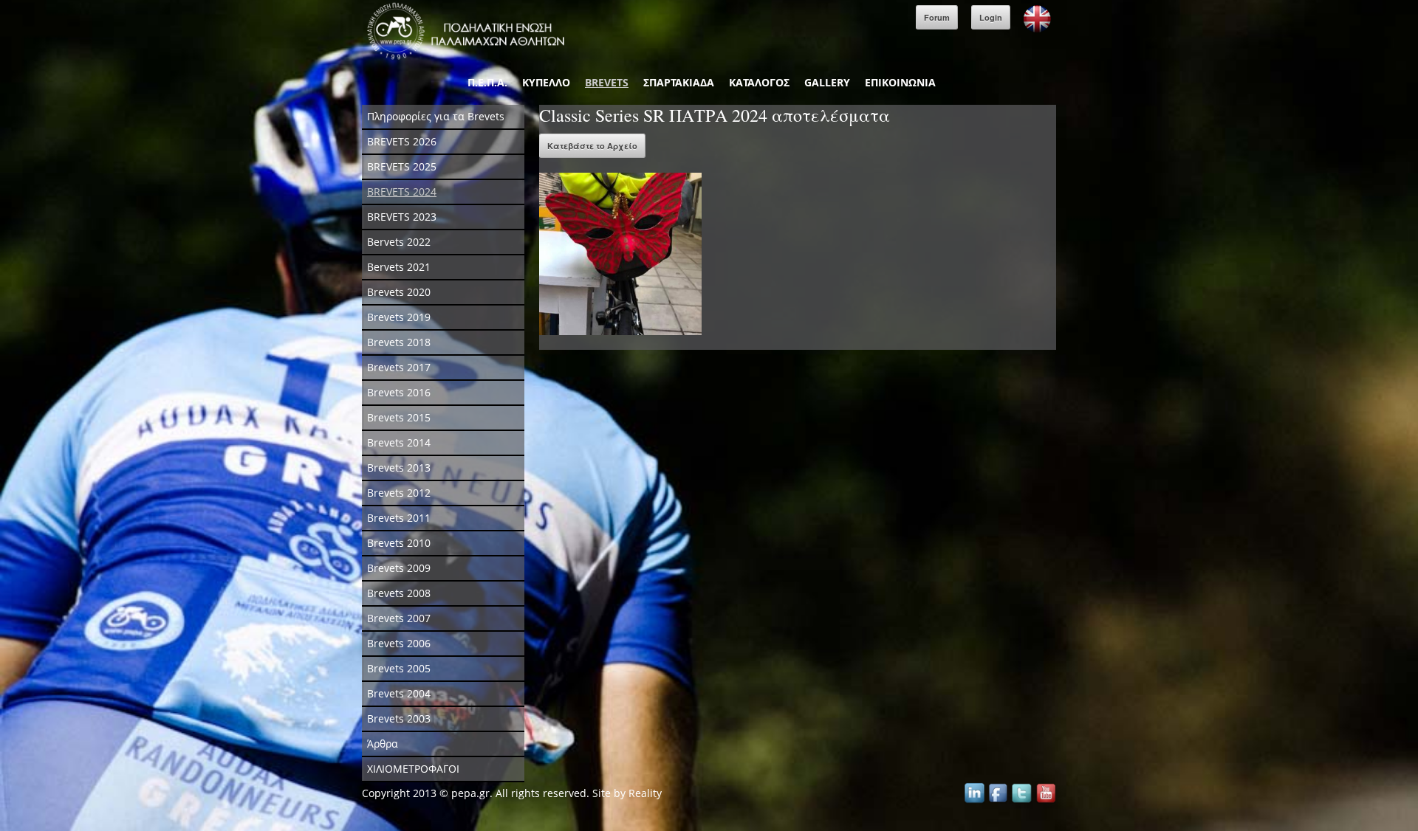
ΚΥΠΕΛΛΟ (546, 82)
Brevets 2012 (399, 493)
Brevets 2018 (399, 342)
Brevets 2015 (399, 417)
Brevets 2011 (399, 518)
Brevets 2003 (399, 718)
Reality (645, 793)
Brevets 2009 (399, 568)
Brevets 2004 (399, 693)
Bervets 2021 (399, 267)
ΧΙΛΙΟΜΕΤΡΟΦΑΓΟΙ (413, 769)
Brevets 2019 (399, 317)
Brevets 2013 (399, 468)
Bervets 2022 (399, 242)
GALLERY (827, 82)
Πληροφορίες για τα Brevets (435, 116)
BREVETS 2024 (401, 192)
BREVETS (606, 82)
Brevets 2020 (399, 292)
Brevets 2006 (399, 643)
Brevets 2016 (399, 392)
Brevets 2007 (399, 618)
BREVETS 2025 (401, 166)
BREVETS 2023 (401, 217)
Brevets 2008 (399, 593)
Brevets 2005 (399, 668)
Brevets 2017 (399, 367)
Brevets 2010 (399, 543)
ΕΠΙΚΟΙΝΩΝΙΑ (900, 82)
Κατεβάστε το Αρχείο (592, 145)
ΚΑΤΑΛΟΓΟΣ (759, 82)
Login (990, 17)
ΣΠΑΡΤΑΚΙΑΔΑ (678, 82)
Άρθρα (382, 744)
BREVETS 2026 (401, 141)
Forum (937, 17)
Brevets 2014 (399, 442)
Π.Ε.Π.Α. (487, 82)
